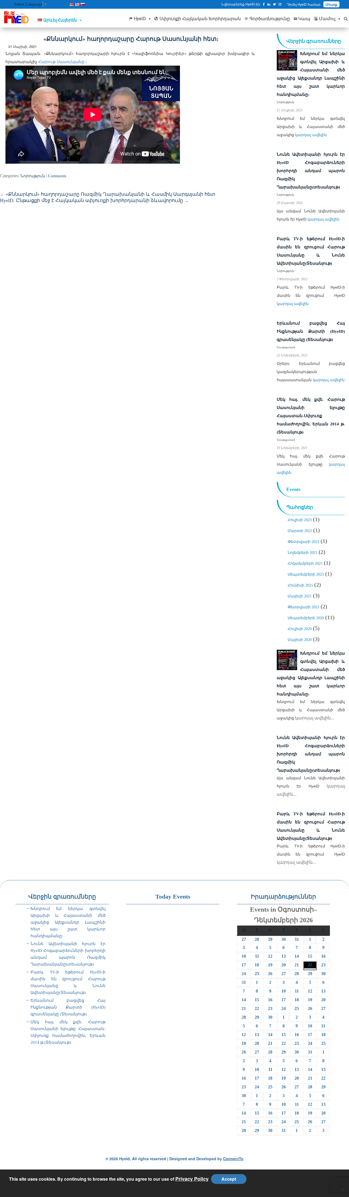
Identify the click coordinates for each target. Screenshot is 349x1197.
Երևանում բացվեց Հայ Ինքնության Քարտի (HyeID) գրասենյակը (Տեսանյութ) (68, 1007)
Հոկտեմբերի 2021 (305, 563)
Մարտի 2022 (300, 531)
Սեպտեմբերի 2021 (306, 574)
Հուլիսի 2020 (300, 629)
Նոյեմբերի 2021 (302, 553)
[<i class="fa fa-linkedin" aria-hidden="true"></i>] (269, 4)
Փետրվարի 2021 (303, 607)
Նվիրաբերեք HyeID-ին (240, 4)
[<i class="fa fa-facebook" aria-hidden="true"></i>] (263, 4)
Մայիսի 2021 (300, 596)
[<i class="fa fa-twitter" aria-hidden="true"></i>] (274, 4)
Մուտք (331, 4)
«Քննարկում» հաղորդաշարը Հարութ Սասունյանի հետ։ (130, 38)
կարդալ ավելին (311, 135)
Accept (228, 1179)
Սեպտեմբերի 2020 (306, 618)
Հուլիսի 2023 (300, 520)
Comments (57, 176)
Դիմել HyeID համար (304, 4)
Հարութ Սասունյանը (62, 61)
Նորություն (32, 176)
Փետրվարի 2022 (303, 542)
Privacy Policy (192, 1178)
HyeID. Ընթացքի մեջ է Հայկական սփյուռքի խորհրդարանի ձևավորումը (94, 200)
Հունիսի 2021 (300, 585)
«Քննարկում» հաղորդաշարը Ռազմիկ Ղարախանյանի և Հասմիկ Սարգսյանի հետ (107, 194)
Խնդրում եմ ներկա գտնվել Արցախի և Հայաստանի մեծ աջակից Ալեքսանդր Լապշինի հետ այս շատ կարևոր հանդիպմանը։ (68, 922)
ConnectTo (233, 1158)
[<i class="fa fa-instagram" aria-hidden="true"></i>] (280, 4)
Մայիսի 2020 (300, 640)
